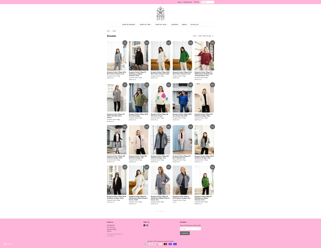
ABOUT (184, 24)
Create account (188, 2)
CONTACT (174, 24)
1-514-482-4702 (111, 236)
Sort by (194, 36)
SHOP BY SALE (161, 24)
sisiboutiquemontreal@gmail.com (115, 234)
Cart (197, 2)
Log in (179, 2)
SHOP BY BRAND (128, 24)
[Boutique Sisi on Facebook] (144, 226)
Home (108, 31)
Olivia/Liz (195, 24)
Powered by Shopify (169, 241)
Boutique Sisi (160, 241)
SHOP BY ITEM (145, 24)
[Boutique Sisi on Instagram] (147, 226)
